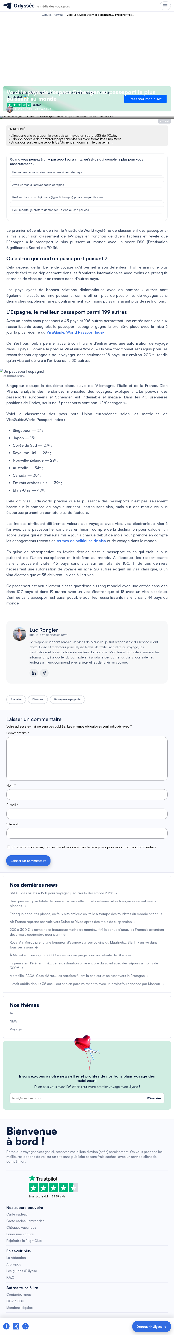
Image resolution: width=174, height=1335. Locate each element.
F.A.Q (10, 1277)
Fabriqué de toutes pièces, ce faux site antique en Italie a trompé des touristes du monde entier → (86, 914)
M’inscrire (154, 1098)
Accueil (46, 15)
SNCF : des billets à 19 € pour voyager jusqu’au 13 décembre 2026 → (63, 893)
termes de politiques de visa (81, 540)
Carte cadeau (17, 1214)
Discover (37, 699)
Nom (11, 785)
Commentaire (17, 733)
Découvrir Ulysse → (152, 1327)
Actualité (16, 699)
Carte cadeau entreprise (25, 1221)
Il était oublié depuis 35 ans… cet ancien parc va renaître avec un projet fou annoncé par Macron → (87, 984)
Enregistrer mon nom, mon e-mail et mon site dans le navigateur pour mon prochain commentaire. (84, 847)
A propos (13, 1264)
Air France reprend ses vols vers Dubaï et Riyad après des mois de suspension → (73, 922)
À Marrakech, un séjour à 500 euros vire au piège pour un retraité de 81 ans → (70, 955)
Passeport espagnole (67, 699)
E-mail (12, 804)
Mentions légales (19, 1307)
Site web (12, 824)
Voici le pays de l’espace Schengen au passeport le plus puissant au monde (81, 95)
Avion (14, 1013)
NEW (13, 1021)
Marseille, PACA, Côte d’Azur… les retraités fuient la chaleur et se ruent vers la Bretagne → (79, 976)
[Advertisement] (87, 50)
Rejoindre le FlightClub (24, 1240)
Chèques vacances (21, 1227)
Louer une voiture (20, 1234)
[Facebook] (44, 673)
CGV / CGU (15, 1301)
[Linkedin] (33, 673)
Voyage (59, 15)
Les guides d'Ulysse (21, 1271)
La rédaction (16, 1257)
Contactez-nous (19, 1294)
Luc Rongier (43, 629)
